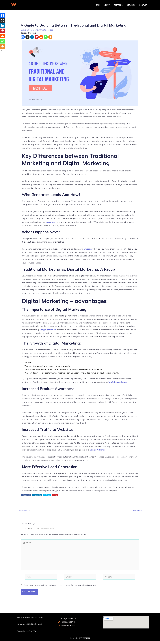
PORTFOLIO (118, 5)
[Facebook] (23, 37)
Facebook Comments (49, 528)
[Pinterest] (37, 37)
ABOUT (107, 5)
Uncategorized (46, 30)
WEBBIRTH (85, 638)
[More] (50, 37)
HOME (97, 5)
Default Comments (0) (30, 528)
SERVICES (131, 5)
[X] (27, 37)
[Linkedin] (32, 37)
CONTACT (143, 5)
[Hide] (1, 51)
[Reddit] (41, 37)
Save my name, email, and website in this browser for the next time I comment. (61, 585)
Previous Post (22, 511)
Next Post (139, 511)
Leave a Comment (29, 30)
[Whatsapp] (46, 37)
